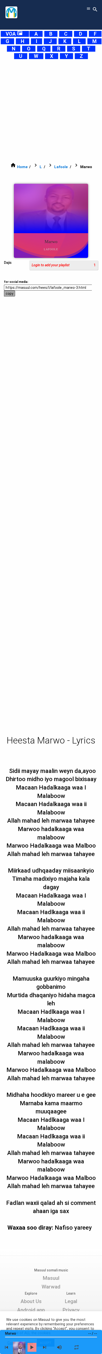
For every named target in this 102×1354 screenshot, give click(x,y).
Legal (71, 1301)
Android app (31, 1310)
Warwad (51, 1287)
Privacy (70, 1310)
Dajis (8, 263)
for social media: (16, 282)
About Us (31, 1301)
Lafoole (61, 167)
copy (9, 293)
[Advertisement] (51, 111)
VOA (14, 34)
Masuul (51, 1278)
